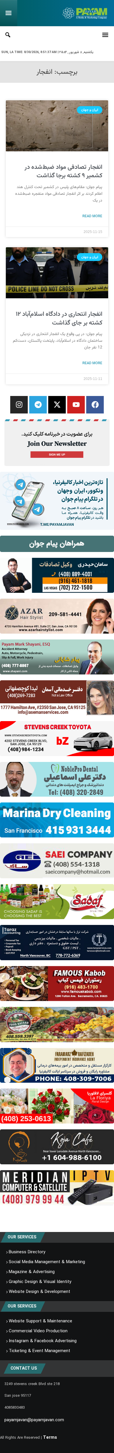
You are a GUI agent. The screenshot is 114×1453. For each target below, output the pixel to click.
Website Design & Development (39, 1291)
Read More (92, 216)
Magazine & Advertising (32, 1271)
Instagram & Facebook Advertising (43, 1341)
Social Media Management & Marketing (47, 1262)
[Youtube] (76, 404)
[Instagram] (19, 404)
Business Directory (27, 1252)
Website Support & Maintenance (40, 1321)
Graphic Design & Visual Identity (40, 1281)
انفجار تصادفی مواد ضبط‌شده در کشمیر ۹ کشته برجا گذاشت (63, 171)
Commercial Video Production (38, 1331)
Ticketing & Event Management (39, 1350)
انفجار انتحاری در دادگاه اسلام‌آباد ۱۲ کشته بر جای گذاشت (59, 318)
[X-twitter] (57, 404)
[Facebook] (95, 404)
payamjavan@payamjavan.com (34, 1420)
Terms (50, 1437)
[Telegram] (38, 404)
